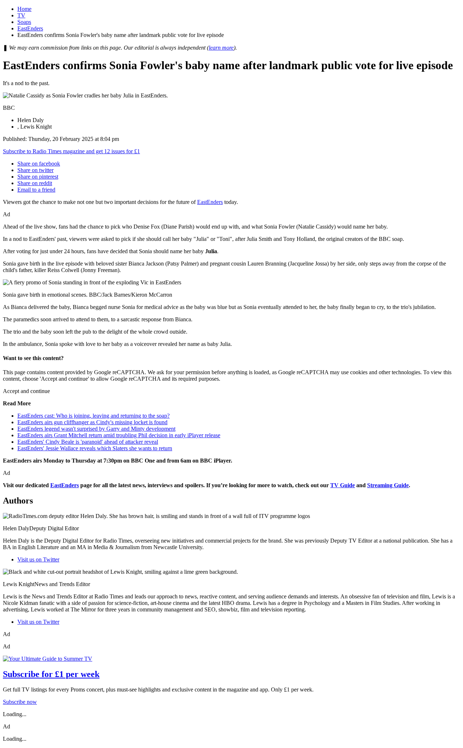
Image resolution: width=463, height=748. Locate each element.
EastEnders (30, 28)
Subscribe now (20, 702)
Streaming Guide (388, 485)
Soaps (24, 22)
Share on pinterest (37, 177)
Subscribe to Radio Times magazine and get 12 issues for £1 (71, 151)
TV (21, 15)
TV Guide (342, 485)
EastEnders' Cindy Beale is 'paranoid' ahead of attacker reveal (87, 442)
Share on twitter (35, 170)
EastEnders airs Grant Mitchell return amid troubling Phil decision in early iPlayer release (118, 435)
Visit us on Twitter (38, 559)
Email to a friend (36, 190)
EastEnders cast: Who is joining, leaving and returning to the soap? (93, 416)
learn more (221, 48)
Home (24, 9)
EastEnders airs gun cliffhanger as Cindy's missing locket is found (92, 422)
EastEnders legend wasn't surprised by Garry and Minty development (96, 429)
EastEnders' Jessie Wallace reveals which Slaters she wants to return (94, 448)
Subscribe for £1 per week (51, 674)
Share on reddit (34, 183)
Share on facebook (38, 163)
